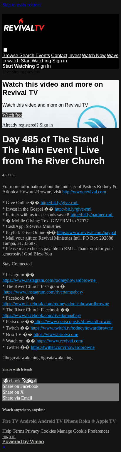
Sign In (43, 66)
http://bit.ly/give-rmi (59, 202)
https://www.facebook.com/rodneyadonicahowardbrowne (55, 303)
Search (27, 55)
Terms (19, 431)
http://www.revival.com (84, 191)
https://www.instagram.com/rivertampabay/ (43, 291)
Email (31, 380)
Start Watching (36, 60)
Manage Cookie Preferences (83, 431)
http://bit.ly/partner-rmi (91, 214)
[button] (5, 50)
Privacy (33, 431)
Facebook (12, 380)
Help (7, 431)
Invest (74, 55)
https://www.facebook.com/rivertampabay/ (41, 315)
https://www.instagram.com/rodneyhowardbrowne (49, 280)
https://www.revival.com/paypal (86, 232)
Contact (59, 55)
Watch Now (94, 55)
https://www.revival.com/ (59, 340)
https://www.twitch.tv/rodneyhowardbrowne (72, 327)
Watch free (12, 114)
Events (43, 55)
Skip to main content (21, 4)
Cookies (49, 431)
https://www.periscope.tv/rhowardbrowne (72, 321)
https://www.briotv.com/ (55, 334)
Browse (10, 55)
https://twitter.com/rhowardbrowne (63, 347)
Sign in (59, 60)
